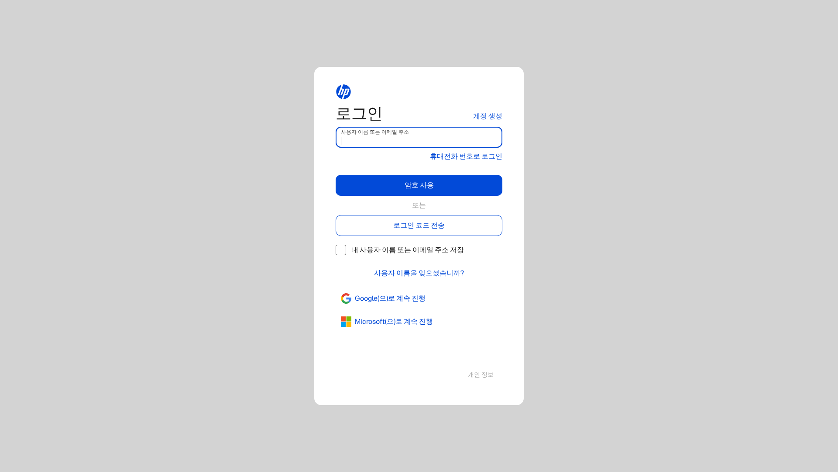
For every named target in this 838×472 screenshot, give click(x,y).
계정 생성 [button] (487, 116)
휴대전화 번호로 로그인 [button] (466, 156)
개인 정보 (481, 374)
